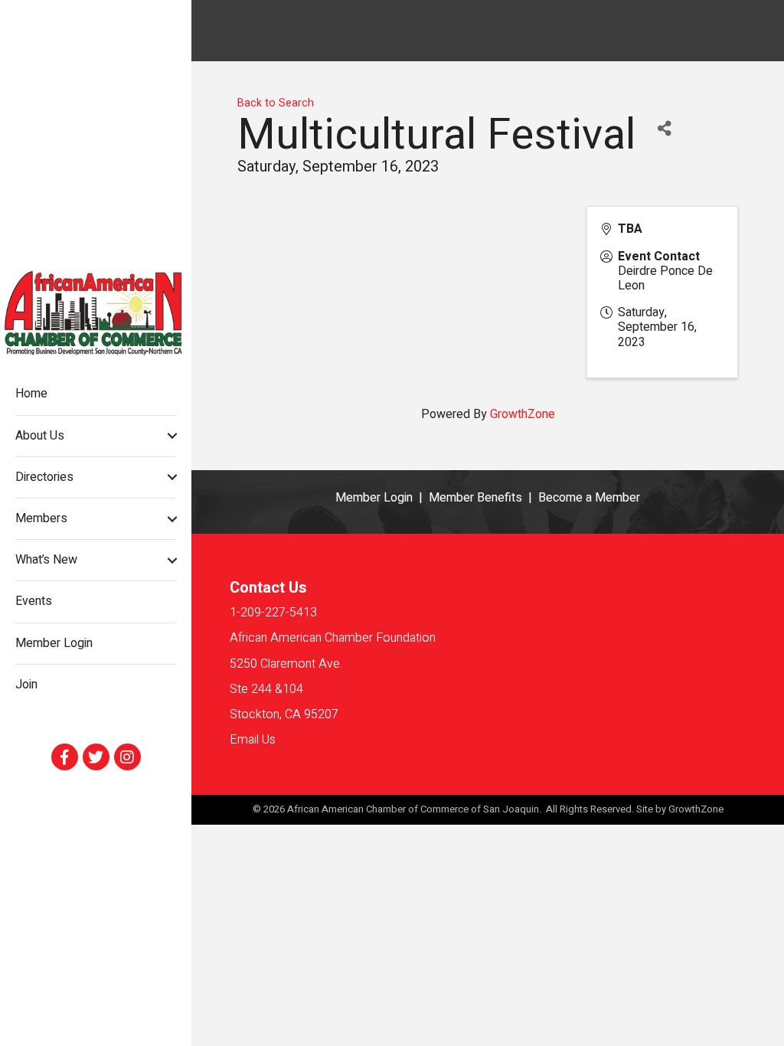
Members (41, 518)
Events (33, 601)
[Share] (664, 129)
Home (31, 393)
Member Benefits (475, 498)
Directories (44, 477)
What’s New (46, 560)
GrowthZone (522, 414)
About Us (39, 436)
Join (26, 684)
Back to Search (275, 103)
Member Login (54, 643)
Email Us (253, 740)
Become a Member (589, 498)
